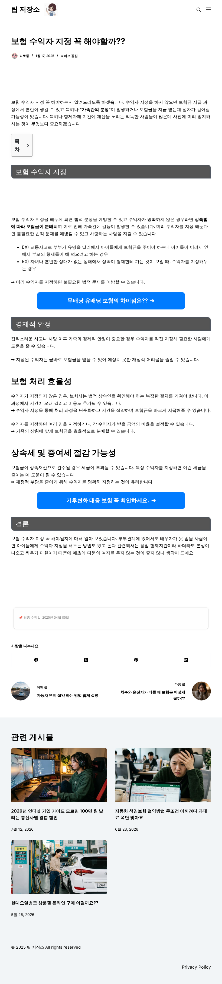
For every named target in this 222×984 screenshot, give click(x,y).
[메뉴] (208, 9)
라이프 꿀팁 (69, 56)
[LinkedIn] (186, 660)
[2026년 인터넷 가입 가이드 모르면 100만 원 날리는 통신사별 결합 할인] (59, 775)
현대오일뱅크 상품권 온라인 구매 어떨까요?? (54, 902)
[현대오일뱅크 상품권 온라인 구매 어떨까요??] (59, 867)
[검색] (199, 10)
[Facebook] (36, 660)
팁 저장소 (25, 9)
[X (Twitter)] (86, 660)
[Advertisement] (111, 82)
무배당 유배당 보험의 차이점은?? (107, 300)
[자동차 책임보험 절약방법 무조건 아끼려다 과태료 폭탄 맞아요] (163, 775)
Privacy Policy (196, 967)
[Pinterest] (136, 660)
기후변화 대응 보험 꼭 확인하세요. (107, 500)
